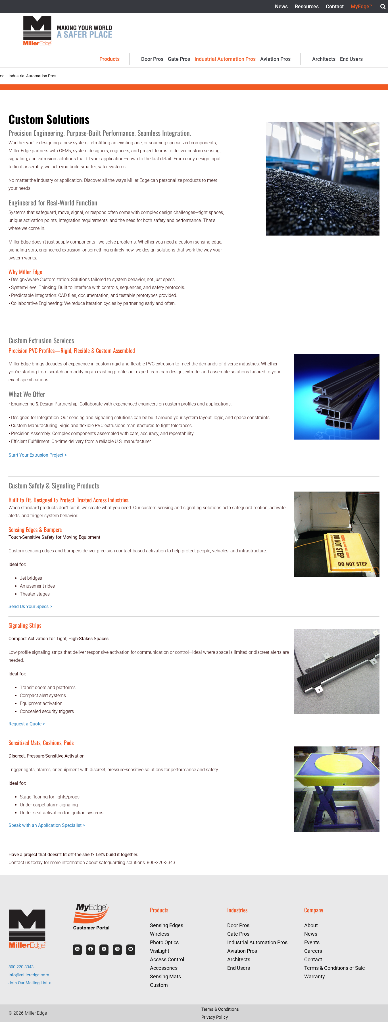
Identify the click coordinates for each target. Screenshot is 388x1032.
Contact (313, 959)
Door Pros (238, 925)
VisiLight (159, 951)
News (310, 934)
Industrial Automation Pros (257, 942)
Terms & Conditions (221, 1009)
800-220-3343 (23, 966)
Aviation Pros (242, 951)
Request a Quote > (27, 724)
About (311, 925)
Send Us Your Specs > (30, 606)
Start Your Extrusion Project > (37, 455)
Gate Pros (238, 934)
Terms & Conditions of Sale (334, 968)
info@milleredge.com (30, 974)
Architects (238, 959)
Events (311, 942)
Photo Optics (164, 942)
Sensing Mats (165, 976)
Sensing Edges (166, 925)
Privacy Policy (215, 1017)
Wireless (159, 934)
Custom (159, 985)
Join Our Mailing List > (31, 982)
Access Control (166, 959)
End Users (238, 968)
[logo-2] (84, 25)
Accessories (163, 968)
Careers (313, 951)
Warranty (314, 976)
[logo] (37, 17)
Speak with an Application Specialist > (46, 825)
